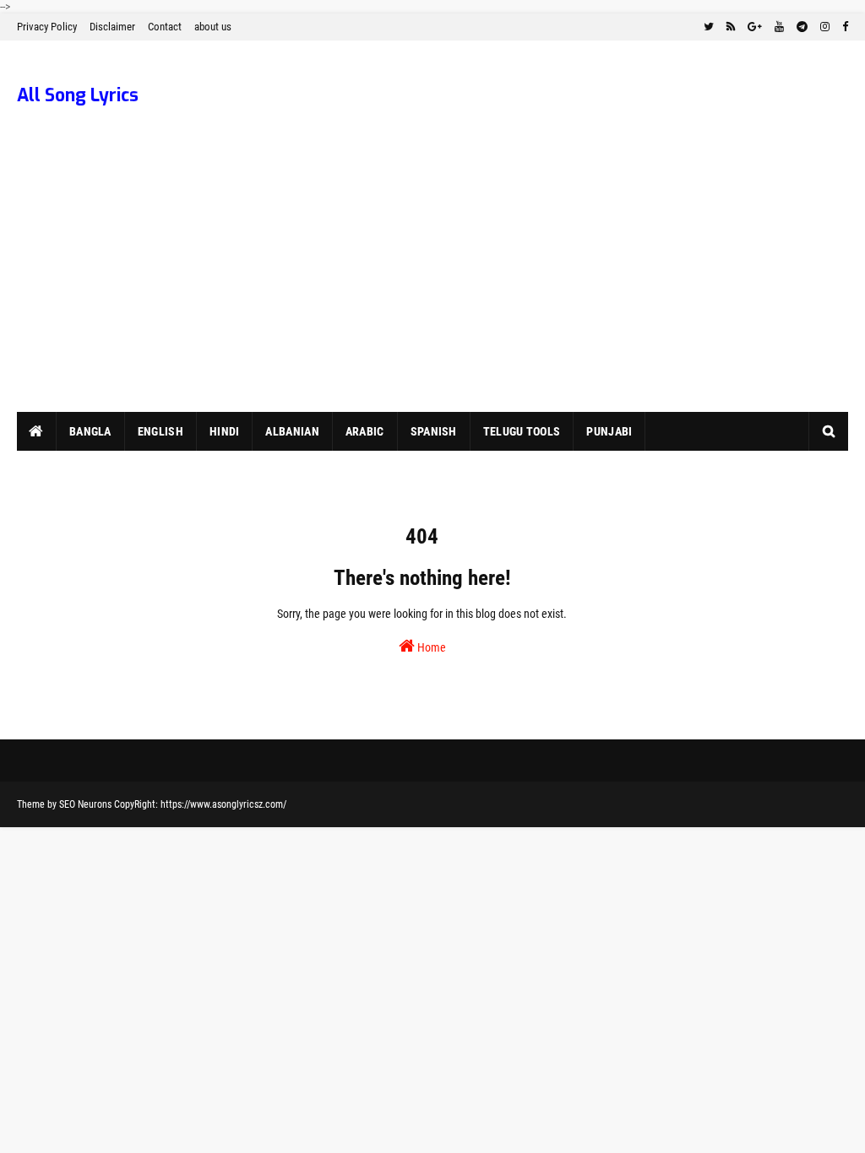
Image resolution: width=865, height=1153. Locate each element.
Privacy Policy (47, 26)
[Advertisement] (432, 285)
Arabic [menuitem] (364, 431)
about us (212, 26)
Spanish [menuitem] (434, 431)
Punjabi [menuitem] (609, 431)
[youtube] (779, 27)
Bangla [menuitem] (90, 431)
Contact (165, 26)
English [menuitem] (160, 431)
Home (430, 647)
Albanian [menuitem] (291, 431)
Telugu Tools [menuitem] (522, 431)
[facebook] (843, 27)
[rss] (730, 27)
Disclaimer (112, 26)
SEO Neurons (85, 804)
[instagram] (825, 27)
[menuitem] (37, 431)
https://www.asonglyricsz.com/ (223, 804)
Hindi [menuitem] (224, 431)
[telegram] (802, 27)
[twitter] (708, 27)
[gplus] (754, 27)
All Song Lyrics (78, 95)
